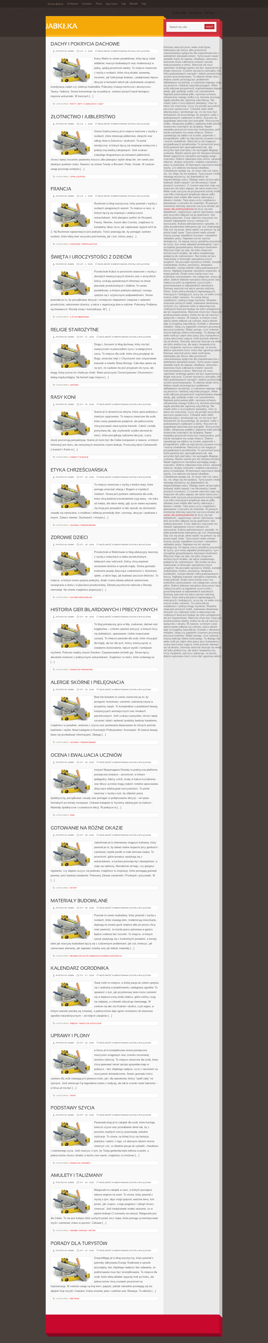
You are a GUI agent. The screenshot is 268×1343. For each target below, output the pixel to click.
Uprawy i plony (70, 1036)
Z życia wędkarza (79, 317)
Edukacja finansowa (81, 669)
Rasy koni (63, 397)
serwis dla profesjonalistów (178, 209)
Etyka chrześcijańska (79, 470)
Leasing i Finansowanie (83, 525)
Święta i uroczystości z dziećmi (91, 257)
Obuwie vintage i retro (83, 1230)
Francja (61, 189)
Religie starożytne (75, 330)
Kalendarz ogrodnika (80, 968)
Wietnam (74, 1298)
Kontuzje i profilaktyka (83, 244)
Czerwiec (87, 4)
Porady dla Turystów (79, 1244)
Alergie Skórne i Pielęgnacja (87, 683)
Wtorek (134, 4)
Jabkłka (61, 26)
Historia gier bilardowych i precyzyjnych (104, 610)
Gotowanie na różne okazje (87, 828)
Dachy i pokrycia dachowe (85, 44)
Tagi (123, 4)
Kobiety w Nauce (79, 457)
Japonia (74, 385)
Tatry (73, 1095)
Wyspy (73, 888)
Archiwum (72, 4)
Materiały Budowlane (79, 901)
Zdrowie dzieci (69, 538)
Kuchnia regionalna (81, 597)
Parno (99, 4)
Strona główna (55, 4)
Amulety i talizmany (77, 1176)
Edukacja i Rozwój (80, 1163)
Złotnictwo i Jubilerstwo (83, 117)
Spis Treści (111, 4)
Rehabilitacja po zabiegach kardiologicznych (96, 956)
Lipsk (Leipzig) (77, 177)
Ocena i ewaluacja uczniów (86, 755)
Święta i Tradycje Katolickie (86, 1023)
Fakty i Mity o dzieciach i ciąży (87, 104)
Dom (72, 815)
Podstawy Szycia (73, 1108)
